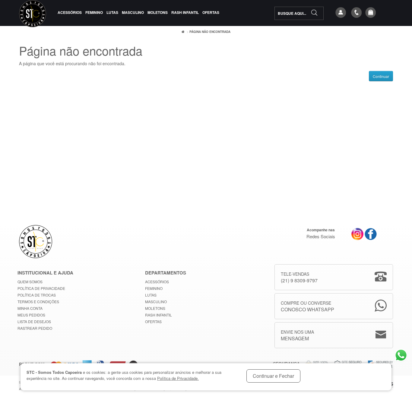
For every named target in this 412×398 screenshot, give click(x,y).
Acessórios (70, 12)
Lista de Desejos (34, 321)
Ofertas (210, 12)
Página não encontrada (209, 32)
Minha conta (30, 308)
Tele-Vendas (299, 277)
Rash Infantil (185, 12)
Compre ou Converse (307, 306)
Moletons (157, 12)
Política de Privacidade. (178, 378)
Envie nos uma (297, 335)
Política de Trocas (36, 294)
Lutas (112, 12)
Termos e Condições (38, 301)
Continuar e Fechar (273, 375)
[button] (371, 13)
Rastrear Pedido (34, 328)
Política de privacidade (41, 288)
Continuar (381, 76)
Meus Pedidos (31, 314)
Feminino (94, 12)
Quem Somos (30, 281)
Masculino (133, 12)
